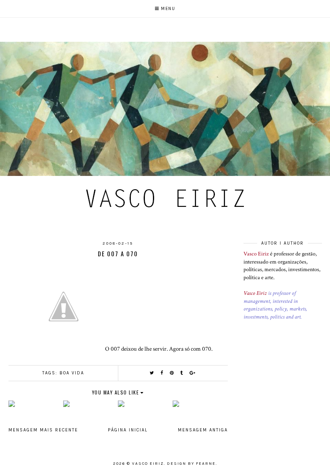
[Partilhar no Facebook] (162, 373)
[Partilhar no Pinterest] (172, 373)
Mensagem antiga (203, 430)
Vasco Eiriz (256, 253)
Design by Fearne (191, 463)
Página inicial (128, 430)
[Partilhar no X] (152, 373)
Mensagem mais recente (43, 430)
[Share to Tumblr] (182, 373)
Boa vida (72, 373)
